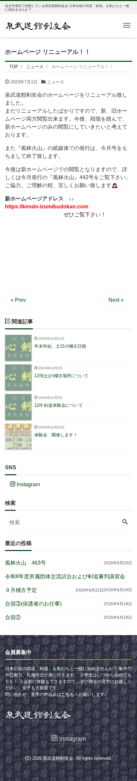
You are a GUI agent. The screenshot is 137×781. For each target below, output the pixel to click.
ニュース (55, 81)
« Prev (18, 300)
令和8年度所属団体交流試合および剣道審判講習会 (65, 576)
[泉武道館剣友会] (38, 25)
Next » (116, 300)
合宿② (13, 617)
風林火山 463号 (25, 563)
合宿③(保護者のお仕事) (33, 604)
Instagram (27, 484)
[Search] (125, 522)
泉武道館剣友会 (58, 758)
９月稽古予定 (21, 590)
